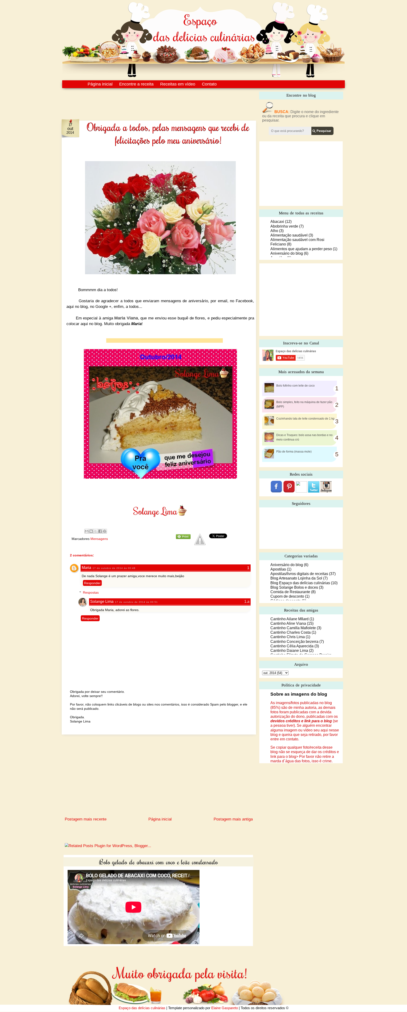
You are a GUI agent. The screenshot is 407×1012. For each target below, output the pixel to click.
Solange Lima (102, 602)
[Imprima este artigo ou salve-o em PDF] (183, 538)
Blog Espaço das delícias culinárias (300, 583)
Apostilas (278, 569)
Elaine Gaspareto (224, 1008)
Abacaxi (277, 222)
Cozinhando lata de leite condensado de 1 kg (305, 418)
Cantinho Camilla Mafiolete (293, 628)
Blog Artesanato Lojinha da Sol (296, 578)
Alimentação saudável (289, 235)
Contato (209, 84)
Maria (86, 568)
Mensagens (99, 539)
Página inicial (100, 84)
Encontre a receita (136, 84)
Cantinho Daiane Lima (289, 651)
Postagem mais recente (85, 819)
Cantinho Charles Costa (290, 632)
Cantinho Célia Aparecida (291, 646)
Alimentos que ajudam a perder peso (301, 249)
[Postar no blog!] (91, 531)
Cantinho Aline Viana (288, 623)
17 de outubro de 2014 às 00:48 (114, 568)
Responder (92, 583)
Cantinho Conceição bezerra (294, 642)
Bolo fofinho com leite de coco (295, 385)
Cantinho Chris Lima (287, 637)
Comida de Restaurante (290, 592)
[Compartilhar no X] (95, 531)
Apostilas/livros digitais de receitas (299, 574)
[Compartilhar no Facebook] (100, 531)
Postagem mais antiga (233, 819)
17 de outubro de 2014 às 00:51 (136, 602)
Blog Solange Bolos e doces (294, 587)
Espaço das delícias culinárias (142, 1008)
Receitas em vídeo (177, 84)
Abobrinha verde (284, 226)
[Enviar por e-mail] (86, 531)
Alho (274, 231)
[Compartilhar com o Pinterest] (104, 531)
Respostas (91, 592)
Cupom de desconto (287, 596)
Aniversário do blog (286, 253)
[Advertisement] (149, 100)
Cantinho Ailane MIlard (289, 619)
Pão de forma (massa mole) (294, 451)
